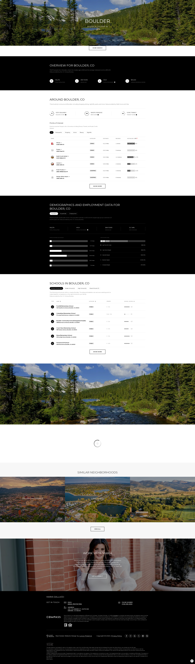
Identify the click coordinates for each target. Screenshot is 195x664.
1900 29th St (60, 178)
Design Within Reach (62, 176)
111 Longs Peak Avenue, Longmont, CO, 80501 (67, 315)
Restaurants (59, 132)
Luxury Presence (85, 636)
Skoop (58, 142)
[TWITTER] (138, 635)
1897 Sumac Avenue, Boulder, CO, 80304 (66, 329)
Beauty (82, 132)
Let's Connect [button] (97, 576)
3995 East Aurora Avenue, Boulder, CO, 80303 (68, 322)
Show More (97, 351)
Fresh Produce (60, 169)
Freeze (58, 149)
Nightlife (90, 132)
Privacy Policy (116, 636)
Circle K (58, 163)
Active (75, 132)
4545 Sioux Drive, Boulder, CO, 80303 (65, 344)
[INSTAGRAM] (130, 635)
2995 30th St (60, 165)
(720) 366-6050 (127, 604)
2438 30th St (60, 144)
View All (97, 529)
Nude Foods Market (61, 156)
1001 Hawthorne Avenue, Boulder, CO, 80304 (67, 307)
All (52, 132)
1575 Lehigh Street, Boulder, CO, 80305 (66, 337)
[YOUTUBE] (142, 635)
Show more (97, 186)
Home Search (97, 48)
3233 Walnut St (61, 158)
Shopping (68, 132)
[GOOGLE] (147, 635)
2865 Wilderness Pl (62, 171)
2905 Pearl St (60, 151)
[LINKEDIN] (134, 635)
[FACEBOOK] (126, 635)
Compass (115, 615)
